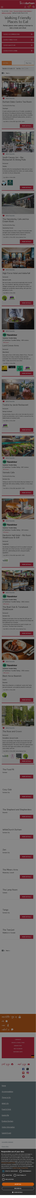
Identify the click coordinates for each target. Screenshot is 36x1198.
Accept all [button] (18, 1184)
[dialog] (18, 1172)
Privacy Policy (24, 1168)
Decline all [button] (17, 1188)
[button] (17, 1192)
